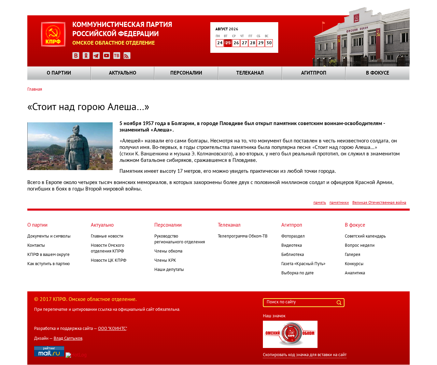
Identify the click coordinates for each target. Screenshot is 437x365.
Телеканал (250, 73)
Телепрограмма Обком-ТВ (243, 236)
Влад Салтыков (68, 339)
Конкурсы (354, 264)
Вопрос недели (360, 246)
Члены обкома (168, 251)
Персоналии (186, 73)
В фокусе (377, 73)
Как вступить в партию (48, 264)
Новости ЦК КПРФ (108, 261)
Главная (34, 90)
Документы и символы (49, 236)
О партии (59, 73)
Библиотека (292, 255)
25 (228, 43)
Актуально (122, 73)
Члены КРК (165, 261)
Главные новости (107, 236)
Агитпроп (313, 73)
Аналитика (355, 273)
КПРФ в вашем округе (48, 255)
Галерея (352, 255)
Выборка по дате (297, 273)
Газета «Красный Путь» (303, 264)
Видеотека (291, 246)
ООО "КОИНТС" (112, 329)
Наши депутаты (169, 270)
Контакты (36, 246)
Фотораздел (293, 236)
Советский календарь (365, 236)
